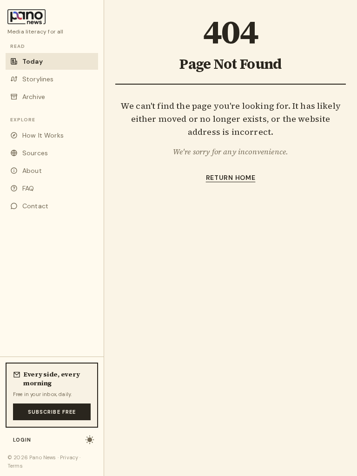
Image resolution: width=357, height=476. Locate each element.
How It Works (43, 135)
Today (32, 61)
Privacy (69, 457)
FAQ (28, 188)
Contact (35, 206)
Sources (35, 153)
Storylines (38, 79)
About (32, 170)
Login (22, 439)
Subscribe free (52, 412)
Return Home (231, 177)
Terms (15, 466)
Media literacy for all (35, 31)
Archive (33, 97)
